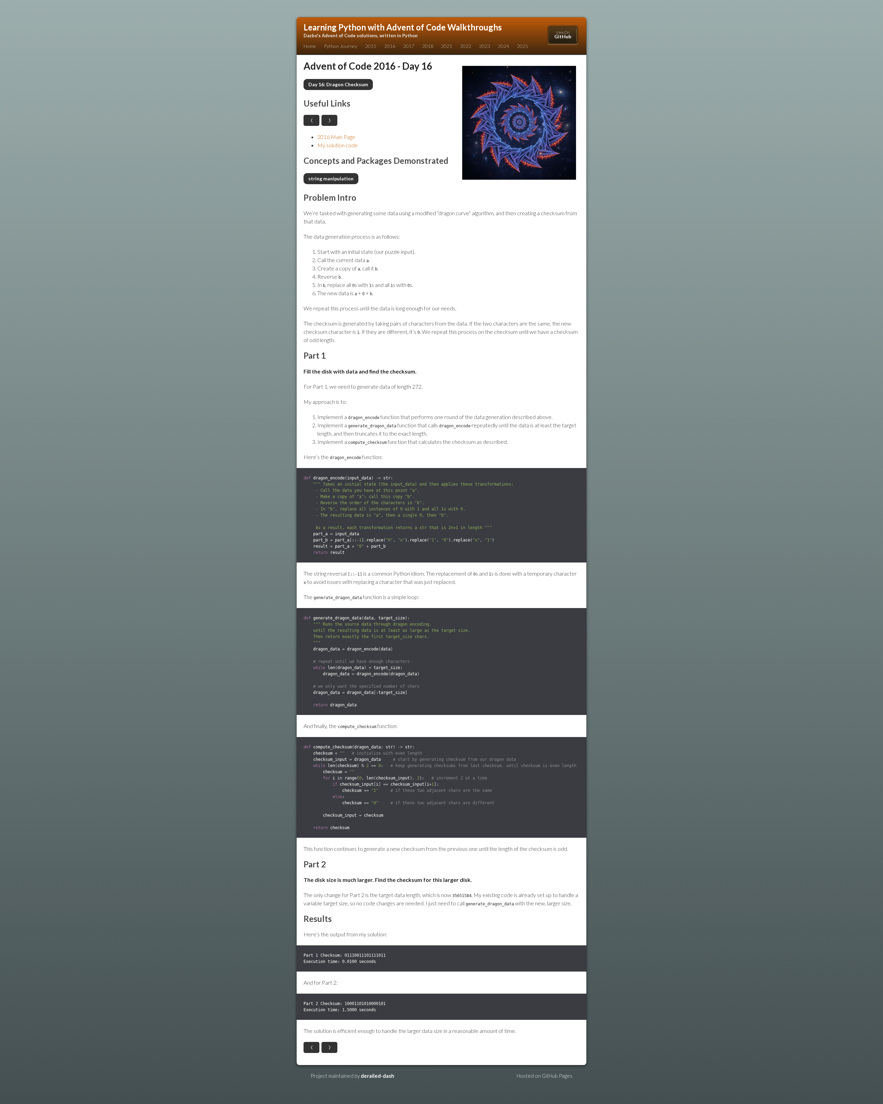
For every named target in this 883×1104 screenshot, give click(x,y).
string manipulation (331, 178)
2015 (370, 46)
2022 (465, 46)
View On (562, 34)
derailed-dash (377, 1076)
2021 (446, 46)
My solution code (337, 145)
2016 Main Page (336, 136)
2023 (484, 46)
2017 (408, 46)
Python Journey (340, 46)
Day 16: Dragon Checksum (338, 84)
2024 (503, 46)
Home (310, 46)
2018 (427, 46)
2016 (389, 46)
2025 (522, 46)
